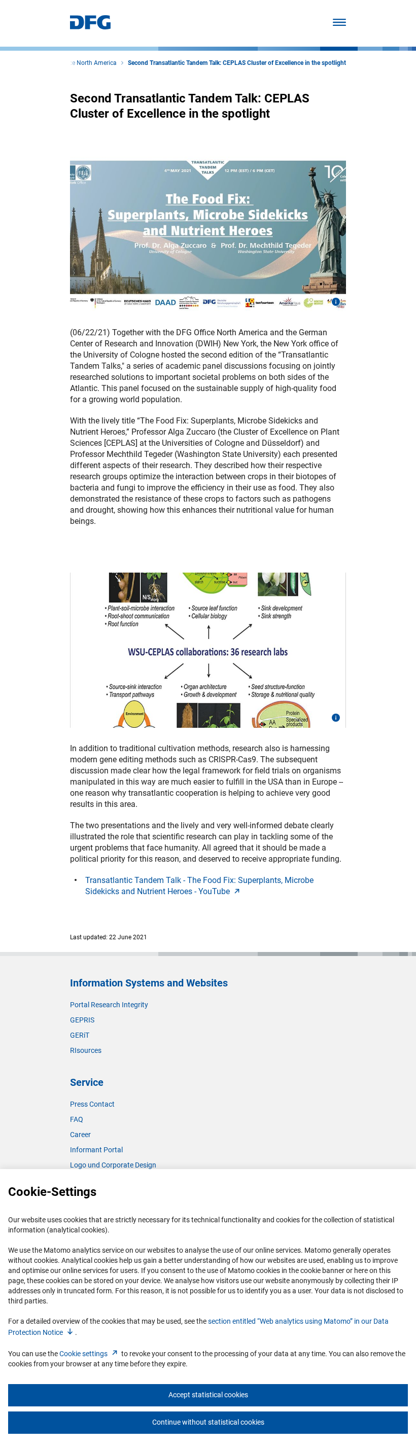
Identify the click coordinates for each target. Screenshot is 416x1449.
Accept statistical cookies (208, 1395)
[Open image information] (336, 302)
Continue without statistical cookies (208, 1422)
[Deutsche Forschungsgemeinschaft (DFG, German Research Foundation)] (90, 26)
